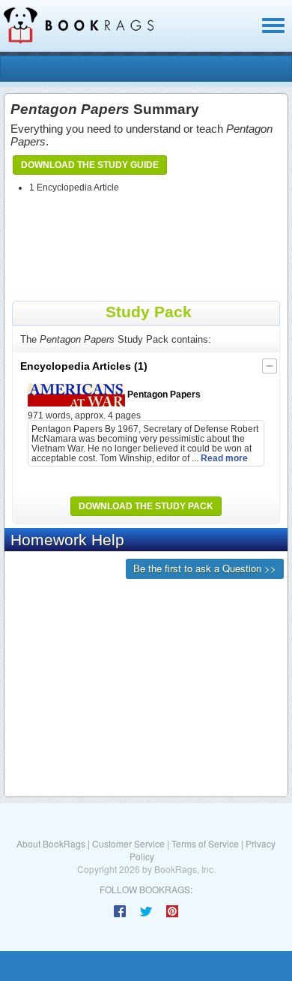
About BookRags (50, 843)
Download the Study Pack (146, 506)
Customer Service (128, 843)
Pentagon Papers (163, 394)
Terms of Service (205, 843)
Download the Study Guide (90, 165)
